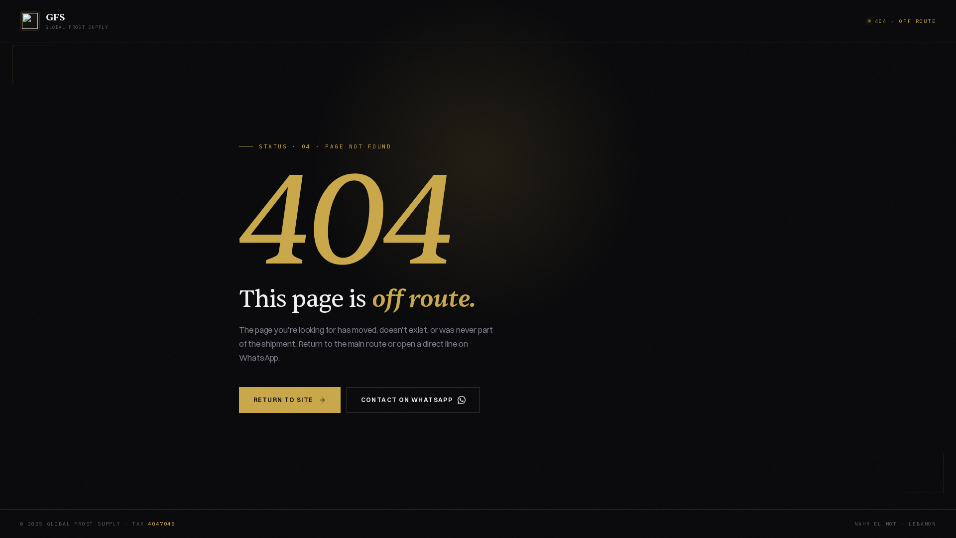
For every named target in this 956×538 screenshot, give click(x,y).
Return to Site (283, 400)
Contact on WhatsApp (407, 400)
